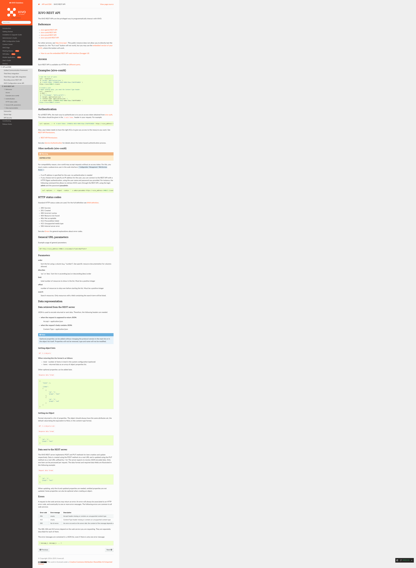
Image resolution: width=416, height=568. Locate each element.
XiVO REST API (9, 86)
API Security (8, 118)
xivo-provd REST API (48, 35)
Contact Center (7, 44)
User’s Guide (6, 60)
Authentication (10, 99)
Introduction (6, 28)
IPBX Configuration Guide (11, 41)
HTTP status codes (11, 102)
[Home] (39, 4)
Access (8, 92)
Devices (5, 64)
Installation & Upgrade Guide (12, 35)
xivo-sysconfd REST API (50, 38)
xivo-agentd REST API (49, 30)
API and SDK (6, 67)
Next (108, 550)
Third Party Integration (11, 73)
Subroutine (7, 111)
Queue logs (7, 114)
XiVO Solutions (17, 3)
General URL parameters (13, 105)
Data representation (12, 108)
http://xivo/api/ (61, 43)
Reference (9, 89)
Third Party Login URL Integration (15, 77)
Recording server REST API (13, 80)
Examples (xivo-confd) (12, 95)
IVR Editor (8, 54)
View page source (107, 4)
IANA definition (93, 203)
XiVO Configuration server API (14, 83)
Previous (44, 550)
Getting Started (7, 31)
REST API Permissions (49, 138)
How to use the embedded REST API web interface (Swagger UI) (65, 53)
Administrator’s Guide (9, 38)
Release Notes (7, 124)
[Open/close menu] (1, 67)
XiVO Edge (6, 47)
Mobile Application (11, 57)
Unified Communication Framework (16, 70)
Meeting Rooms (10, 51)
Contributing (6, 121)
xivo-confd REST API (48, 32)
